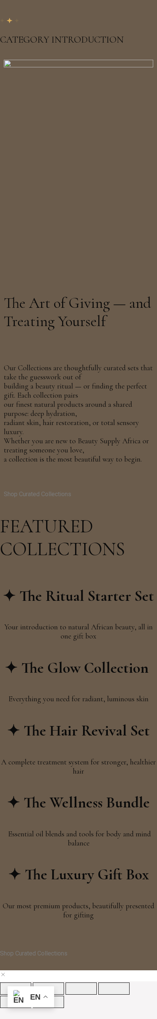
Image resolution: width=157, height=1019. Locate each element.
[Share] (81, 988)
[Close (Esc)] (114, 988)
